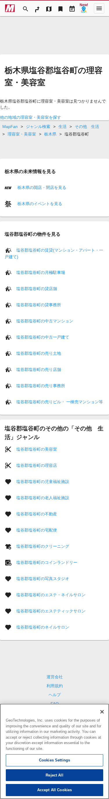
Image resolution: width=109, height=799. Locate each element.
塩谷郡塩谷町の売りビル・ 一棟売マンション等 (59, 402)
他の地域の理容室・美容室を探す (30, 117)
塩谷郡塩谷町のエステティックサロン (50, 611)
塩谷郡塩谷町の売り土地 (38, 353)
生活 (62, 126)
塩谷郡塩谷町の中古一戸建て (42, 337)
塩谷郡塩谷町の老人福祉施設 (42, 497)
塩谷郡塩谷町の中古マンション (44, 321)
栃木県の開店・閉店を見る (41, 187)
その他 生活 (87, 126)
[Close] (102, 711)
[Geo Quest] (84, 8)
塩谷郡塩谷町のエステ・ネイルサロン (50, 594)
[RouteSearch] (37, 8)
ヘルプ (55, 694)
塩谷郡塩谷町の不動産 (36, 514)
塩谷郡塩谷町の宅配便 (36, 530)
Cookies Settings (54, 760)
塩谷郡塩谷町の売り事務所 (40, 385)
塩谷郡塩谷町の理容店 (36, 465)
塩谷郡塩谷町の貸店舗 (36, 288)
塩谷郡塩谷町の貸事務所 (38, 304)
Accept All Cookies (54, 790)
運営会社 (55, 676)
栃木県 (50, 134)
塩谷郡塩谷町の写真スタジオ (42, 578)
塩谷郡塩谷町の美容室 (36, 449)
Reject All (54, 775)
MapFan (10, 126)
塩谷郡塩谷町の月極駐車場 (40, 272)
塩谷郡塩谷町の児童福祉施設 (42, 481)
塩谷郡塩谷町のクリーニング (42, 546)
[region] (54, 751)
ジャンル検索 (38, 126)
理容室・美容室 (22, 134)
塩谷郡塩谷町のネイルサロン (42, 627)
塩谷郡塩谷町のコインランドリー (46, 562)
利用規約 (55, 685)
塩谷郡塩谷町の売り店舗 (38, 369)
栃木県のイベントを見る (39, 203)
